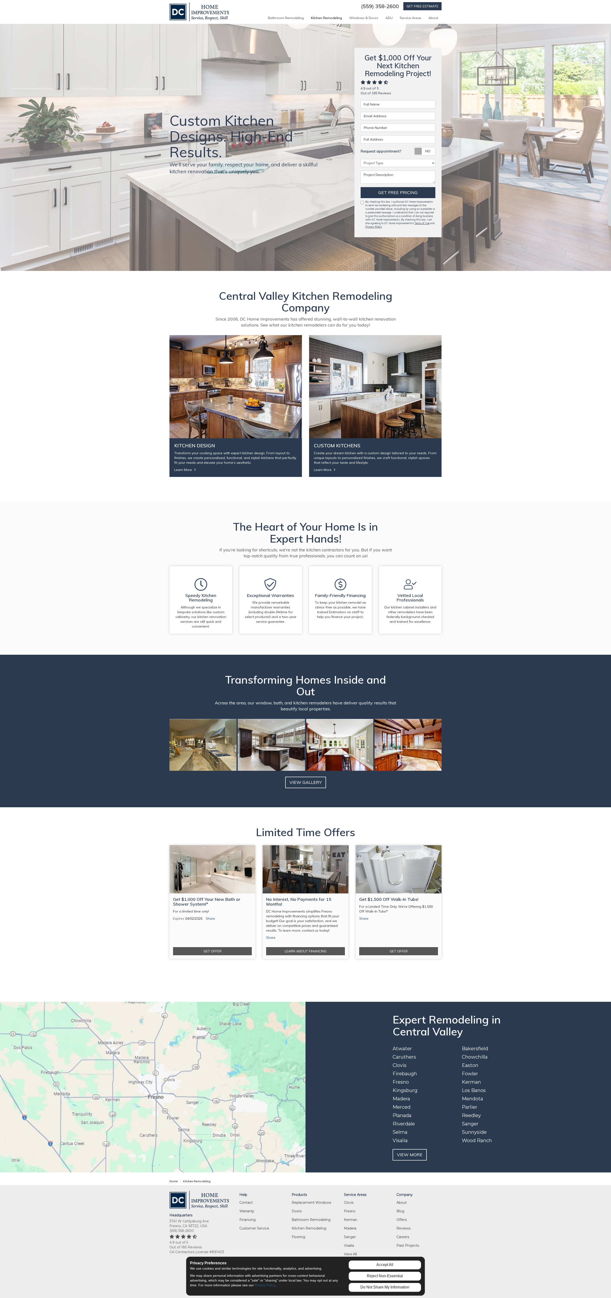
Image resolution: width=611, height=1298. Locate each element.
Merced (402, 1107)
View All (350, 1254)
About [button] (433, 18)
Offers (401, 1220)
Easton (470, 1065)
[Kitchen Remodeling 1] (271, 745)
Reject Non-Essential (385, 1276)
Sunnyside (474, 1132)
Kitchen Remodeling (309, 1228)
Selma (400, 1132)
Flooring (298, 1237)
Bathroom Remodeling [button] (286, 18)
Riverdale (404, 1124)
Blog (400, 1211)
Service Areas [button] (410, 18)
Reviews (403, 1228)
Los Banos (474, 1090)
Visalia (400, 1140)
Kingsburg (405, 1090)
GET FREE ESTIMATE (422, 6)
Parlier (469, 1107)
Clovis (399, 1065)
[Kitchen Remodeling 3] (408, 745)
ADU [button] (389, 18)
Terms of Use (422, 223)
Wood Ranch (477, 1140)
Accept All (384, 1265)
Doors (297, 1211)
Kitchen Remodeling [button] (326, 18)
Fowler (470, 1073)
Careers (402, 1237)
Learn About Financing (306, 951)
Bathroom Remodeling (311, 1220)
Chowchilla (475, 1057)
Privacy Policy (373, 226)
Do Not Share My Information (384, 1287)
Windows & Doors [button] (363, 18)
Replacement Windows (311, 1202)
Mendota (472, 1099)
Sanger (470, 1124)
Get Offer (212, 951)
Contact (246, 1202)
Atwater (402, 1048)
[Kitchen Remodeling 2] (339, 745)
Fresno (401, 1082)
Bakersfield (475, 1048)
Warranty (246, 1211)
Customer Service (254, 1228)
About (401, 1202)
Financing (247, 1220)
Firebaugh (405, 1073)
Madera (401, 1099)
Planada (402, 1115)
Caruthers (404, 1057)
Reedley (471, 1115)
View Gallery (306, 782)
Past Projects (407, 1245)
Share (210, 918)
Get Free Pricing (398, 192)
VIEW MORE (409, 1154)
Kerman (471, 1082)
